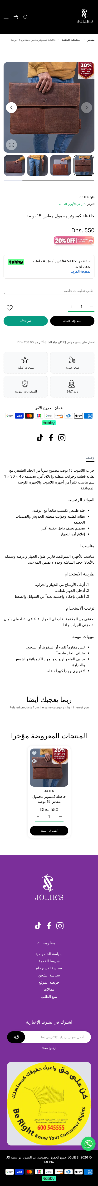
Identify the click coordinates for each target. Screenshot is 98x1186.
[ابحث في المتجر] (25, 17)
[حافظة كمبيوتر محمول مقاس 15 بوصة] (49, 767)
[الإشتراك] (16, 1037)
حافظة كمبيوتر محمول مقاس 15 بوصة (49, 799)
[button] (11, 107)
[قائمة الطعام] (6, 17)
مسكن (90, 39)
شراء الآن (25, 321)
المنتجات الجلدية (71, 39)
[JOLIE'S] (84, 17)
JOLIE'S (84, 197)
